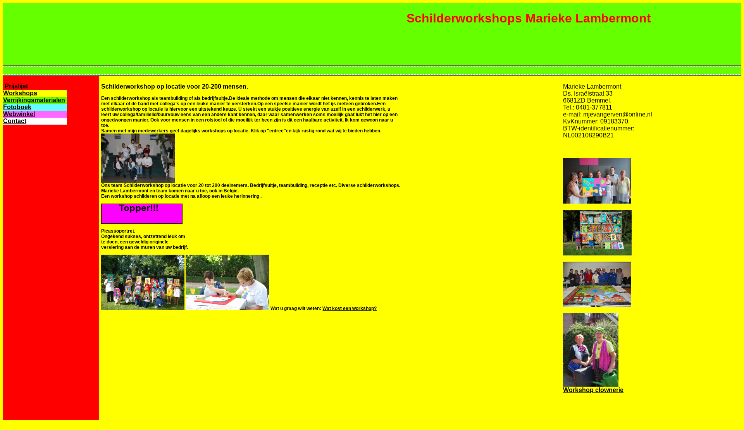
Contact (14, 121)
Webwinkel (19, 114)
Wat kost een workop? (349, 308)
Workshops (20, 93)
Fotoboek (17, 107)
